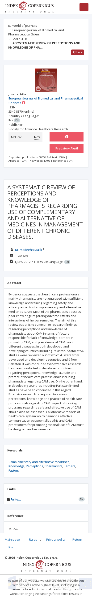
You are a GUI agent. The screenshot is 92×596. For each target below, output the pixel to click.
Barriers (69, 466)
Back (78, 52)
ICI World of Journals (22, 25)
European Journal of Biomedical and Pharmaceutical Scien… (36, 32)
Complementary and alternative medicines (38, 462)
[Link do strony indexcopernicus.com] (46, 565)
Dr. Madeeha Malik (28, 250)
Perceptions (34, 466)
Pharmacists (53, 466)
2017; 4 (20, 39)
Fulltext (16, 499)
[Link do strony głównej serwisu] (29, 6)
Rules (33, 539)
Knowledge (16, 466)
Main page (12, 539)
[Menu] (83, 7)
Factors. (14, 470)
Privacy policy (56, 539)
